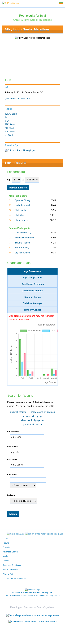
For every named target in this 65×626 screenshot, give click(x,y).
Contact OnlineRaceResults (14, 578)
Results (6, 543)
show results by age (33, 416)
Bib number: (13, 431)
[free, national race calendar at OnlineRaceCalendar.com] (32, 622)
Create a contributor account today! (32, 19)
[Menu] (61, 3)
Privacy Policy (9, 574)
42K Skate (10, 124)
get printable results (32, 424)
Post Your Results (10, 570)
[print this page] (15, 534)
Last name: (12, 459)
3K (6, 117)
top (8, 180)
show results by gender (32, 420)
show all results (18, 412)
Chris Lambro (21, 220)
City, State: (12, 474)
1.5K (7, 121)
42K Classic (11, 114)
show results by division (43, 412)
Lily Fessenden (22, 253)
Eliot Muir (19, 215)
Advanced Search (10, 552)
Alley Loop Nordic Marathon (27, 29)
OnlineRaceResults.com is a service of (32, 595)
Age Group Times (32, 277)
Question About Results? (17, 98)
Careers (6, 561)
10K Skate (10, 131)
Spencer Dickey (23, 200)
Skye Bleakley (22, 247)
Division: (11, 495)
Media (5, 556)
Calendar (6, 547)
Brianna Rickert (22, 243)
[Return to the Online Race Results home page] (10, 3)
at (23, 180)
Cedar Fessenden (23, 205)
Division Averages (32, 303)
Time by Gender (32, 310)
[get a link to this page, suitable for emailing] (44, 534)
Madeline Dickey (23, 232)
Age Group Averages (32, 284)
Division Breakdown (32, 290)
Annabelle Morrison (24, 237)
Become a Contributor (12, 565)
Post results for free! (32, 15)
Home (5, 538)
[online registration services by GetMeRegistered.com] (32, 614)
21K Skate (10, 128)
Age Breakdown (32, 271)
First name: (12, 447)
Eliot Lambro (21, 210)
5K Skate (9, 135)
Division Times (32, 297)
